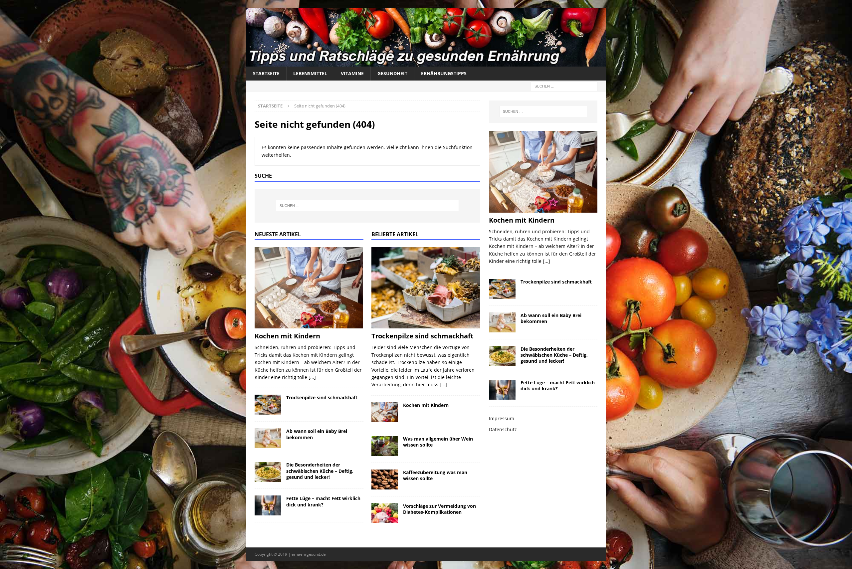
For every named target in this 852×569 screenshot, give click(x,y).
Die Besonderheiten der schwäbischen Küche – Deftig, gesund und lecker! (319, 471)
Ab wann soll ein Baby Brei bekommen (316, 434)
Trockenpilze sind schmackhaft (321, 397)
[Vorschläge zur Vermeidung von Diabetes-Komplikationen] (384, 513)
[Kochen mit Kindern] (309, 287)
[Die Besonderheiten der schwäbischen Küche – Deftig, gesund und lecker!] (268, 472)
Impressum (501, 418)
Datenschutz (503, 429)
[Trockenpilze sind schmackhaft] (268, 405)
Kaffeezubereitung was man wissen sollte (435, 475)
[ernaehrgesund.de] (426, 62)
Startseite (266, 73)
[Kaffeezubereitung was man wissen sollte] (384, 479)
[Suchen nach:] (564, 86)
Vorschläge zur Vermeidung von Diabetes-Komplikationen (439, 509)
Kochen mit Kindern (287, 335)
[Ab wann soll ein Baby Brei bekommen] (268, 438)
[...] (312, 377)
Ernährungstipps (444, 73)
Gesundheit (392, 73)
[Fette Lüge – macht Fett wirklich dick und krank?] (268, 505)
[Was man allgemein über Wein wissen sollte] (384, 446)
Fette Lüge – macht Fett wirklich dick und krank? (323, 501)
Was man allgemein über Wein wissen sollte (438, 442)
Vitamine (352, 73)
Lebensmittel (310, 73)
